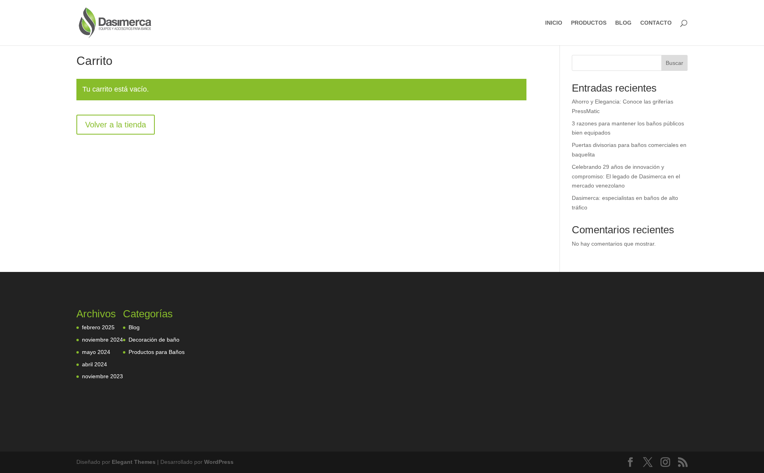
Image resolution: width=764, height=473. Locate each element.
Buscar (674, 63)
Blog (134, 327)
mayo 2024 (96, 352)
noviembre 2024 (102, 339)
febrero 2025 (98, 327)
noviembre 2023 (102, 376)
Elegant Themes (134, 462)
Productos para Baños (157, 352)
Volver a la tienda (115, 124)
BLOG (623, 23)
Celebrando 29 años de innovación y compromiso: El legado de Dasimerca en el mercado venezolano (626, 176)
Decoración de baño (154, 339)
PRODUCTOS (588, 23)
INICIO (553, 23)
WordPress (219, 462)
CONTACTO (656, 23)
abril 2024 (94, 364)
